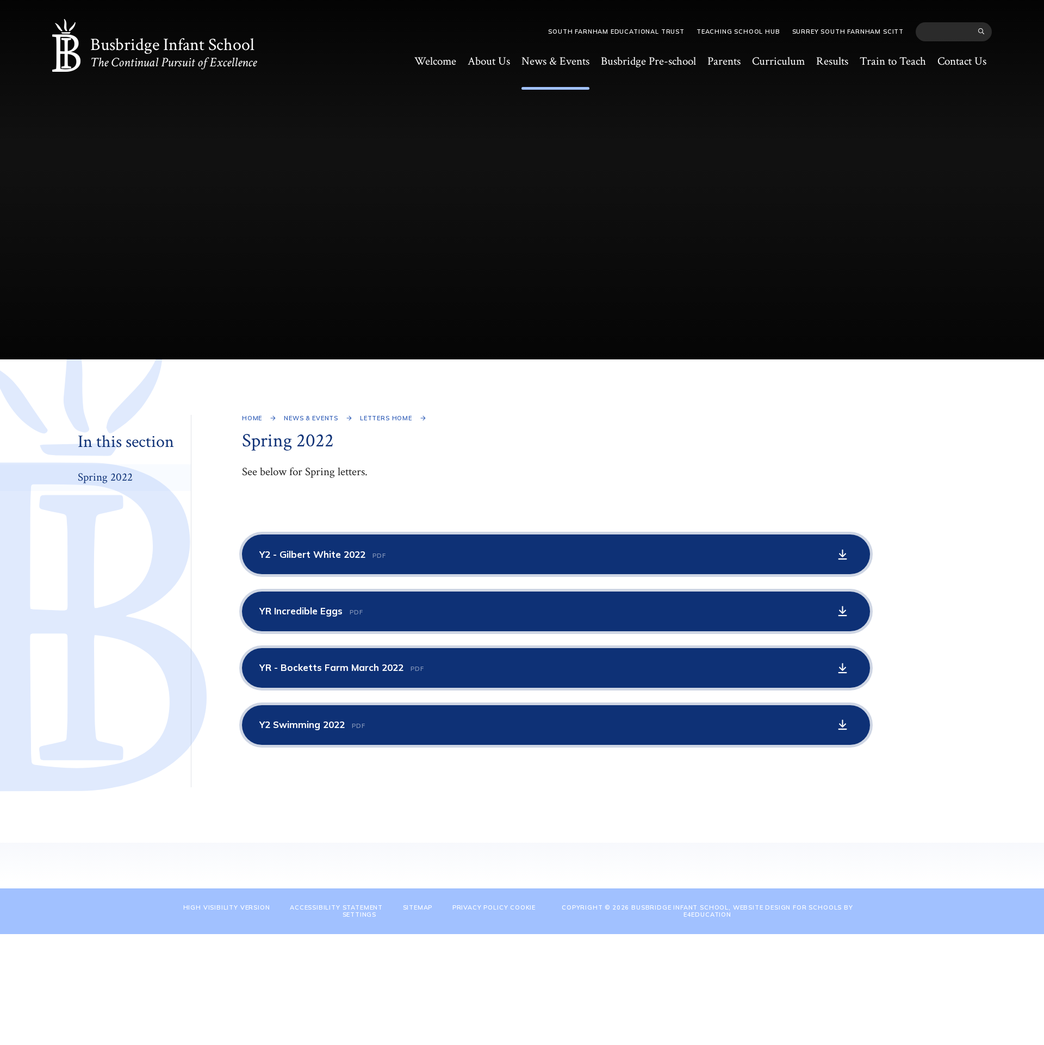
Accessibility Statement (336, 907)
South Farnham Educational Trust (616, 31)
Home (252, 418)
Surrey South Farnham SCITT (848, 31)
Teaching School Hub (738, 31)
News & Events (311, 418)
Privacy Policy (480, 907)
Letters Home (386, 418)
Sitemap (418, 907)
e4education (707, 914)
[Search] (981, 31)
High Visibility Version (226, 907)
